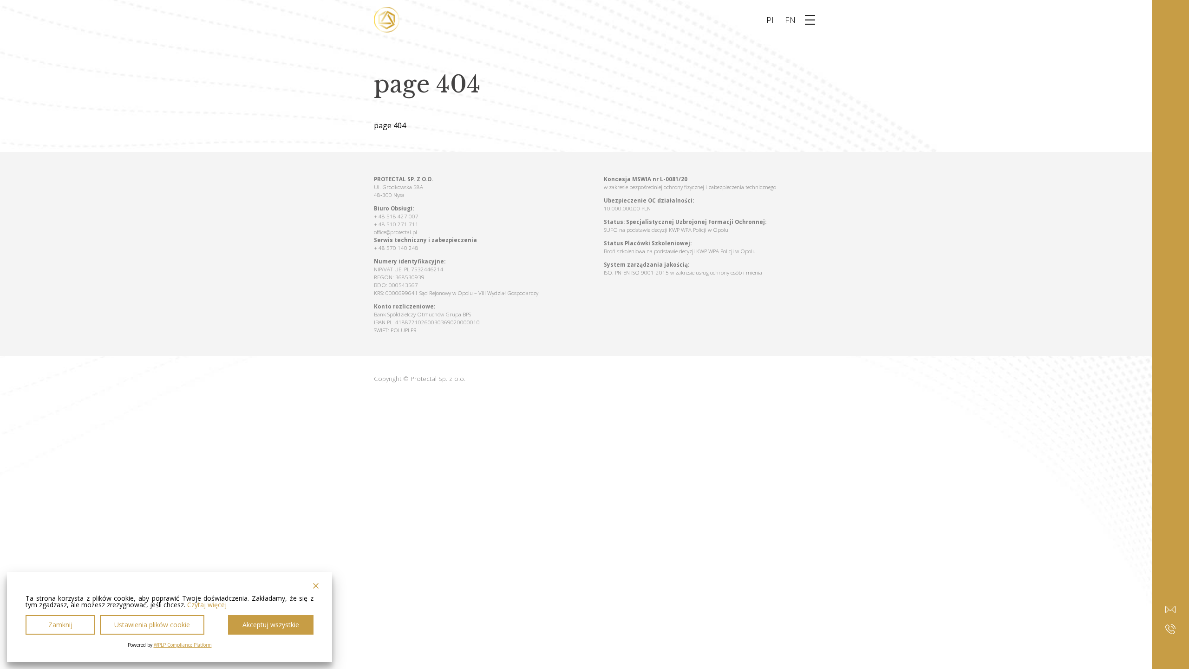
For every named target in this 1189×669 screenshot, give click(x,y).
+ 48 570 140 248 (396, 247)
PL (771, 20)
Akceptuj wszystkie (270, 624)
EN (790, 20)
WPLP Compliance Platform (183, 645)
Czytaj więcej (207, 605)
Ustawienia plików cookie (152, 624)
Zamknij (60, 624)
